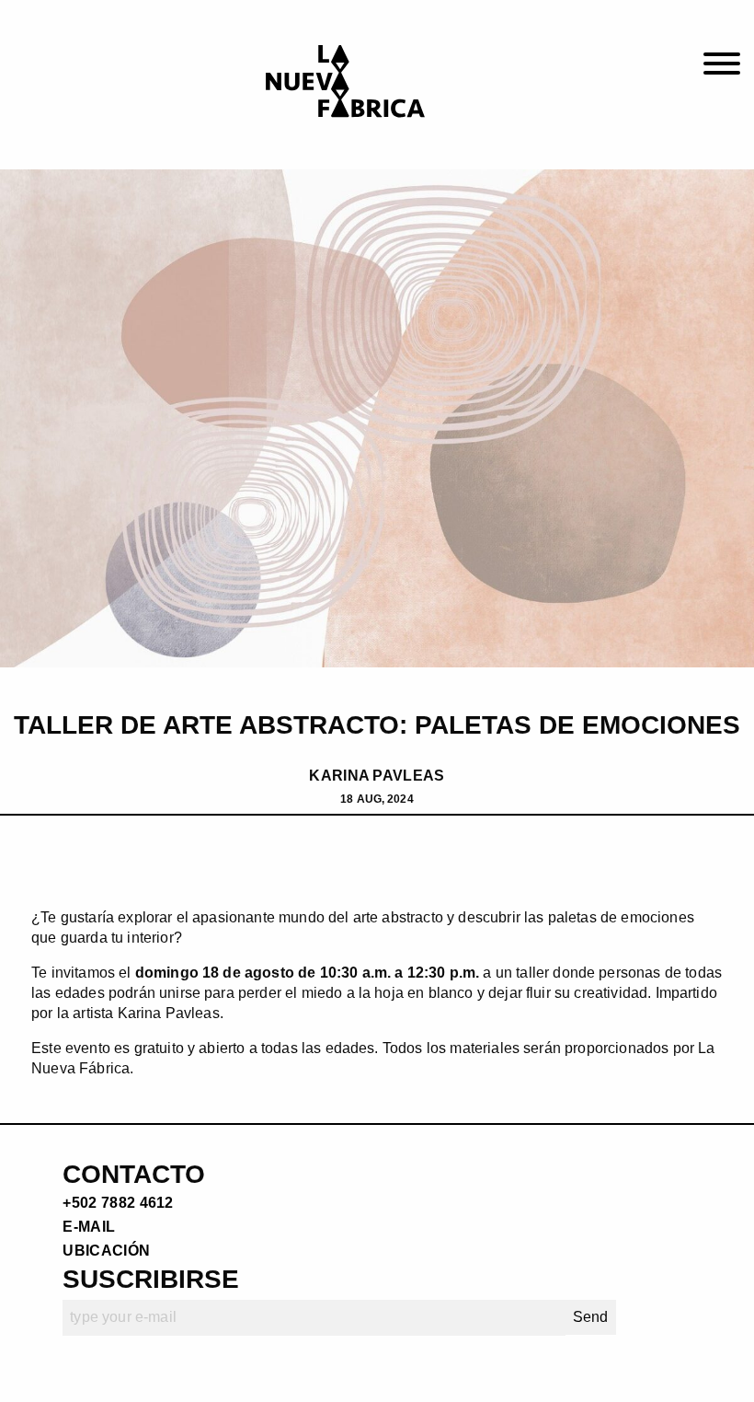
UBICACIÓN (106, 1250)
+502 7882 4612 (118, 1203)
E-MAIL (89, 1226)
